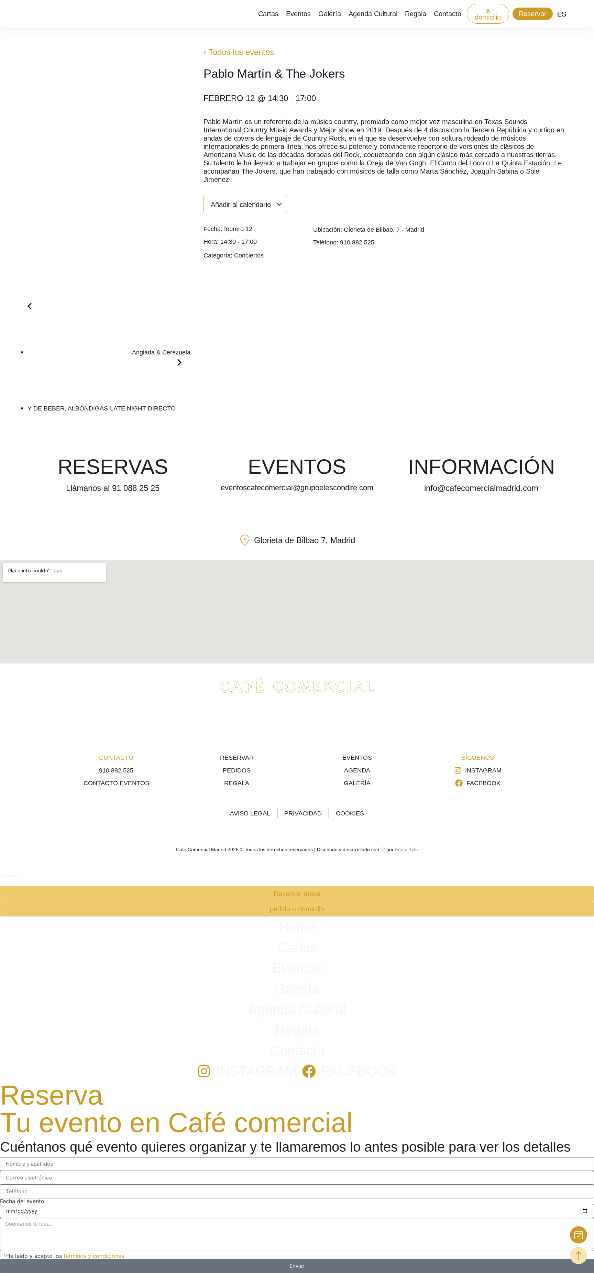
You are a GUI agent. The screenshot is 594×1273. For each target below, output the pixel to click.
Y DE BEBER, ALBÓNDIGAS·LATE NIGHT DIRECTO (102, 408)
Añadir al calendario (242, 204)
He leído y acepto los (65, 1255)
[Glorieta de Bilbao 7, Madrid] (245, 540)
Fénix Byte (406, 849)
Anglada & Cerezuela (160, 352)
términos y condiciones (94, 1255)
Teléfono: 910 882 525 (343, 242)
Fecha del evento (22, 1201)
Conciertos (249, 255)
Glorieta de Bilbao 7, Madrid (304, 540)
